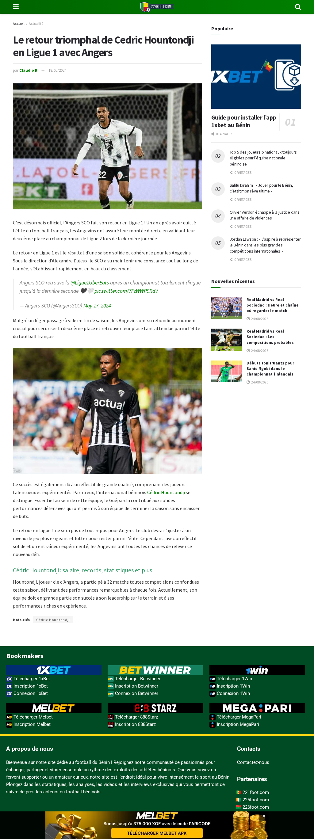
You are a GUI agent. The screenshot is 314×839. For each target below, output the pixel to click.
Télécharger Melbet (32, 717)
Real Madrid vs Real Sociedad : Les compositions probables (270, 337)
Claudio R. (29, 70)
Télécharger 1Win (234, 678)
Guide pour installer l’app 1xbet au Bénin (243, 121)
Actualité (36, 23)
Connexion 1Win (233, 693)
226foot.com (256, 807)
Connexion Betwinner (136, 693)
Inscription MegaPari (237, 724)
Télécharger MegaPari (238, 717)
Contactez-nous (253, 762)
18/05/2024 (57, 70)
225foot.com (256, 800)
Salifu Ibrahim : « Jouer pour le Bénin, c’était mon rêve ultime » (261, 188)
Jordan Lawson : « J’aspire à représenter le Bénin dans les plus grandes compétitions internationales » (265, 245)
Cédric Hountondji (166, 492)
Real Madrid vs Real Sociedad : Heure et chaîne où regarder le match (273, 305)
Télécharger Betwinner (137, 678)
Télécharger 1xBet (31, 678)
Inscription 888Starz (135, 724)
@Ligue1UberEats (90, 282)
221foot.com (256, 792)
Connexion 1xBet (30, 693)
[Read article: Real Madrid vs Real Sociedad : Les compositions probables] (226, 340)
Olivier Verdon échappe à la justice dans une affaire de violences (265, 215)
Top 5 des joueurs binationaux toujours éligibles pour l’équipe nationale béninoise (263, 158)
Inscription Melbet (31, 724)
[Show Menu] (16, 7)
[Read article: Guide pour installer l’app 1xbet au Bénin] (256, 76)
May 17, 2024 (97, 305)
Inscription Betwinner (136, 686)
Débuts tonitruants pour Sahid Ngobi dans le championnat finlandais (270, 368)
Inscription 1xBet (30, 686)
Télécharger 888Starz (136, 717)
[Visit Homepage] (157, 7)
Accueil (19, 23)
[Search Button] (298, 7)
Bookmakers (25, 655)
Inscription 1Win (233, 686)
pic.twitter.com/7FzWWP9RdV (126, 291)
